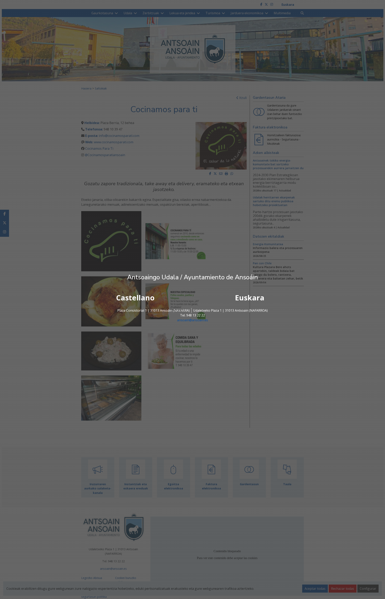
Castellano (135, 298)
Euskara (249, 298)
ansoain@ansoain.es (192, 320)
